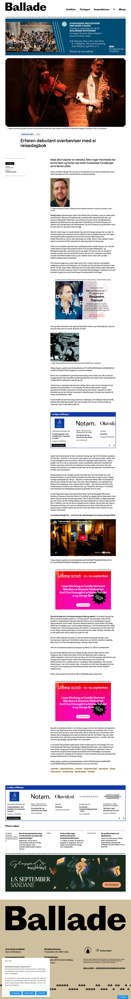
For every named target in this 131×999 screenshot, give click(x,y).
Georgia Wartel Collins (90, 769)
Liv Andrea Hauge (68, 771)
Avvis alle (41, 993)
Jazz (38, 134)
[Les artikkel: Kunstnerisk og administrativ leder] (87, 430)
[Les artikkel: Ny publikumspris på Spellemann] (106, 840)
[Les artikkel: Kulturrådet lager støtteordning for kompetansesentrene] (65, 840)
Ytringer (85, 9)
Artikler (71, 9)
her (79, 227)
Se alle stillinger (58, 445)
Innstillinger (122, 997)
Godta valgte (29, 993)
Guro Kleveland (13, 951)
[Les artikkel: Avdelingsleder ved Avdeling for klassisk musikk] (63, 430)
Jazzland (112, 769)
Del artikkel (10, 163)
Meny (122, 9)
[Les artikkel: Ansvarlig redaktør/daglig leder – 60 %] (90, 803)
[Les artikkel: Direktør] (111, 430)
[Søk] (114, 9)
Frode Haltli (78, 769)
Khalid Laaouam (56, 771)
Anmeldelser (102, 9)
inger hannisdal (103, 769)
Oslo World (91, 771)
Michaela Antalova (80, 771)
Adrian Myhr (54, 769)
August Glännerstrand (66, 769)
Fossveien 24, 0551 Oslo (56, 951)
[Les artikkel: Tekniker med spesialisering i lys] (114, 803)
